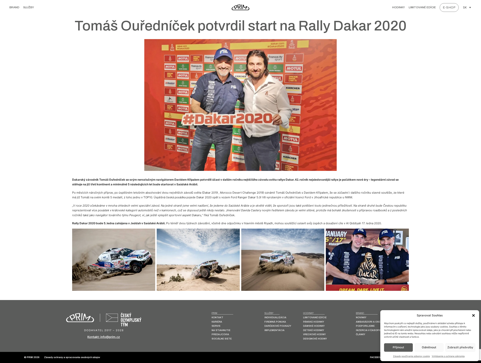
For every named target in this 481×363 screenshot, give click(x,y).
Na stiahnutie (221, 330)
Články (360, 334)
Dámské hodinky (314, 326)
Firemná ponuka (275, 322)
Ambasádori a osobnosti (373, 322)
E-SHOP (449, 7)
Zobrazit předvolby (460, 347)
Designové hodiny (315, 339)
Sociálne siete (222, 339)
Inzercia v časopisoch (371, 330)
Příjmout (398, 347)
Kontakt (217, 317)
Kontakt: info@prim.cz (103, 337)
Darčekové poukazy (277, 326)
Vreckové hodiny (314, 334)
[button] (473, 315)
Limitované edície (422, 7)
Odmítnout (429, 347)
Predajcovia (220, 334)
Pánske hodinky (313, 322)
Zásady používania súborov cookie (411, 356)
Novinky (361, 317)
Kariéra (217, 322)
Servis (216, 326)
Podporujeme (365, 326)
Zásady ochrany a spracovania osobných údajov (72, 357)
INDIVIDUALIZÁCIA (275, 317)
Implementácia (274, 330)
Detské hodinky (313, 330)
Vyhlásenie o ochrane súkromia (448, 356)
